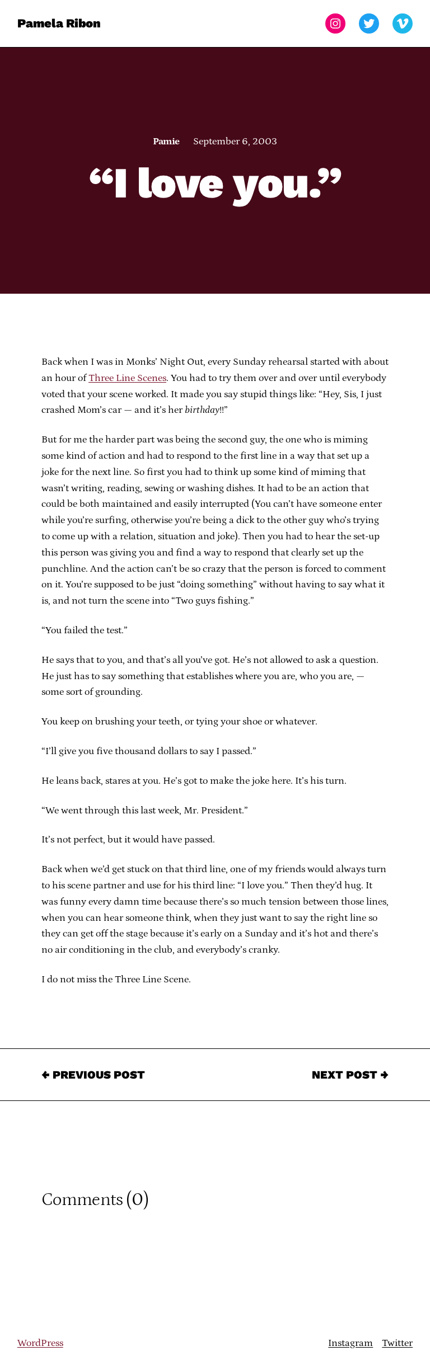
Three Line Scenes (127, 378)
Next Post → (350, 1074)
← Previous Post (93, 1074)
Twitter (397, 1343)
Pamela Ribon (59, 23)
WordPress (40, 1343)
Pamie (166, 141)
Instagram (350, 1343)
